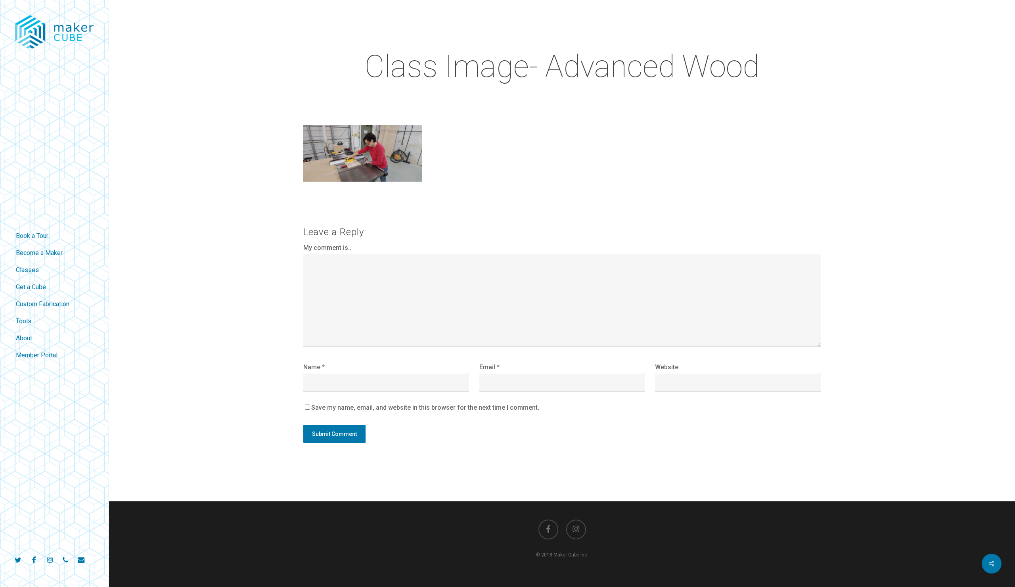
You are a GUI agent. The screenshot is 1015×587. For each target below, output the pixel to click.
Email (489, 367)
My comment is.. (327, 247)
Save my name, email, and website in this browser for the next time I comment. (425, 407)
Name (314, 367)
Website (666, 367)
